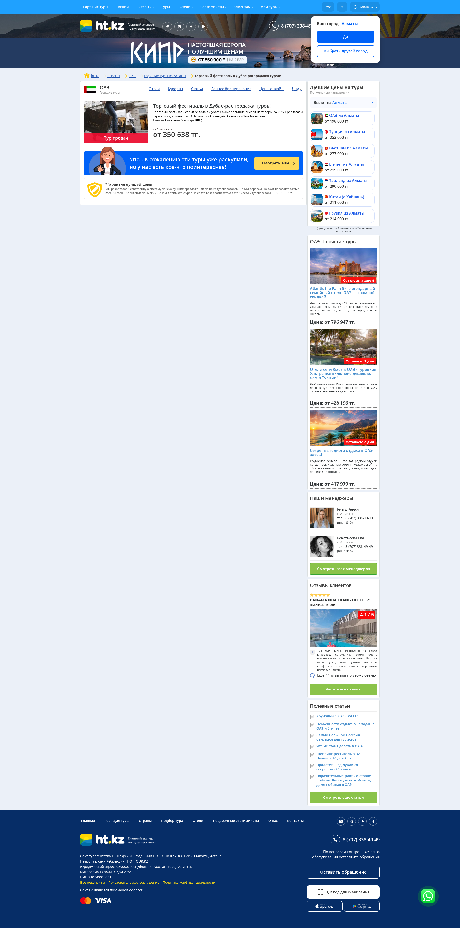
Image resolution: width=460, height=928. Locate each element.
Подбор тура (172, 820)
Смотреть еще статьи (343, 797)
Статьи (197, 88)
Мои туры (268, 7)
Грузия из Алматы (346, 213)
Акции (123, 7)
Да (345, 36)
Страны (145, 7)
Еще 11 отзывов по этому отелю (346, 675)
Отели (185, 7)
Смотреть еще (275, 163)
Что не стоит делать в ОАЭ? (339, 746)
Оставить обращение (343, 872)
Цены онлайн (271, 88)
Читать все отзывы (344, 689)
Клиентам (242, 7)
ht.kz (95, 76)
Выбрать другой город (346, 51)
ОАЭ (132, 76)
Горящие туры (95, 7)
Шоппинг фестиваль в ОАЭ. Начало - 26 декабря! (339, 756)
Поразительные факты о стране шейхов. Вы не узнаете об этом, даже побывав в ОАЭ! (343, 780)
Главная (88, 820)
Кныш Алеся (348, 509)
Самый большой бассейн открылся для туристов (338, 737)
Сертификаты (212, 7)
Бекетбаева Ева (350, 538)
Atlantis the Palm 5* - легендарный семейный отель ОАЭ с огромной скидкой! (342, 293)
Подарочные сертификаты (236, 820)
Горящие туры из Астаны (165, 76)
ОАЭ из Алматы (344, 115)
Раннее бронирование (231, 88)
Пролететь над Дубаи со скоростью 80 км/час (337, 767)
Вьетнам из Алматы (348, 148)
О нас (273, 820)
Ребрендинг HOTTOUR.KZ (127, 861)
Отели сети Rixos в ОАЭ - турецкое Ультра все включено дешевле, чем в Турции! (343, 373)
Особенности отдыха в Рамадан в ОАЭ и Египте (345, 726)
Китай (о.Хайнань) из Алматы (357, 196)
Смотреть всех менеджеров (343, 568)
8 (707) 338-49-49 (299, 26)
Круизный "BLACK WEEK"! (337, 716)
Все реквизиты (92, 882)
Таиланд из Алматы (348, 180)
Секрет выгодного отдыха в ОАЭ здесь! (341, 452)
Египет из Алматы (346, 164)
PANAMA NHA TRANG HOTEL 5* (340, 600)
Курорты (175, 88)
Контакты (295, 820)
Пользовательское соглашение (133, 882)
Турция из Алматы (347, 131)
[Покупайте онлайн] (97, 900)
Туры (165, 7)
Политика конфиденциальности (189, 882)
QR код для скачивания (348, 891)
